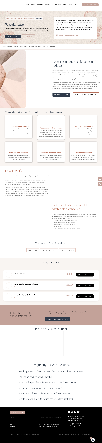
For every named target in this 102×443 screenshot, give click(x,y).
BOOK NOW (51, 46)
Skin (70, 4)
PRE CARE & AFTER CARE (37, 46)
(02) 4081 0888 (76, 424)
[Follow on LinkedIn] (78, 412)
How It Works (18, 46)
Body (64, 4)
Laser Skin (57, 4)
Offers (32, 4)
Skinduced (74, 434)
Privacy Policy (25, 434)
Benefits (9, 46)
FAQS (26, 46)
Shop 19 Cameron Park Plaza (76, 416)
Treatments (40, 4)
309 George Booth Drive (75, 418)
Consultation (61, 94)
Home (27, 4)
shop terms (35, 434)
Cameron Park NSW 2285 (75, 420)
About (75, 4)
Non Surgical (48, 4)
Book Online (90, 4)
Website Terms (15, 434)
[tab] (33, 250)
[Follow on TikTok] (75, 412)
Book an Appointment (86, 94)
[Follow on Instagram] (72, 412)
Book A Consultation (57, 319)
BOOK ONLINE (17, 412)
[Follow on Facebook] (69, 412)
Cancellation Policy (16, 436)
